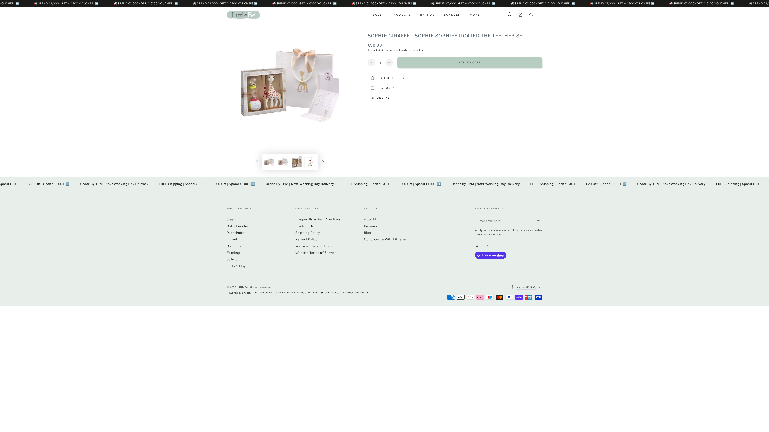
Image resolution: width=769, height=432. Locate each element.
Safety (232, 259)
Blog (367, 232)
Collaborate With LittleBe (385, 239)
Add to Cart (469, 62)
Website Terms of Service (315, 252)
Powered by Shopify (239, 292)
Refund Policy (306, 239)
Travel (232, 239)
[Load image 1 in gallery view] (269, 162)
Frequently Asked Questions (317, 219)
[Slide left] (257, 162)
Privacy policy (284, 292)
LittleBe (243, 287)
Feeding (233, 252)
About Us (371, 219)
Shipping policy (330, 292)
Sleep (231, 219)
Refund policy (263, 292)
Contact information (356, 292)
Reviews (370, 226)
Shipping (390, 49)
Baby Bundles (238, 226)
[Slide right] (322, 162)
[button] (509, 14)
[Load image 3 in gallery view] (297, 162)
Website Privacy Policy (313, 246)
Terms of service (307, 292)
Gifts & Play (236, 266)
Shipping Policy (307, 232)
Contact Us (304, 226)
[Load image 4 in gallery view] (310, 162)
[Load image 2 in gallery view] (283, 162)
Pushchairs (235, 232)
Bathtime (234, 246)
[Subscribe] (539, 220)
